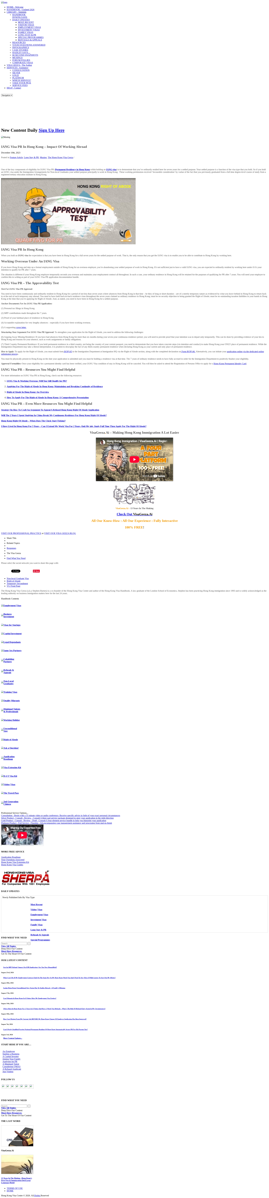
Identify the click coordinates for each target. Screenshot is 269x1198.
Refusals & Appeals (9, 671)
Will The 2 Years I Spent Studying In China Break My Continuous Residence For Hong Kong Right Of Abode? (54, 415)
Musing (43, 157)
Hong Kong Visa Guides (12, 865)
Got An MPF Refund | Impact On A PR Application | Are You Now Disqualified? (30, 967)
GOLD (15, 75)
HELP (14, 88)
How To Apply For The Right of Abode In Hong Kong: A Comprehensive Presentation (48, 397)
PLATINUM (18, 78)
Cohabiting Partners (9, 660)
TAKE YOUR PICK (21, 83)
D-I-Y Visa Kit (10, 776)
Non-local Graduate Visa (18, 578)
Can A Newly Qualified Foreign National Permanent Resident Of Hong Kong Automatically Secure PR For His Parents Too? (45, 1029)
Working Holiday (12, 720)
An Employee (9, 1051)
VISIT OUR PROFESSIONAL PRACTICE (21, 533)
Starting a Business (11, 1054)
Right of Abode (13, 581)
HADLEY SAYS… (21, 52)
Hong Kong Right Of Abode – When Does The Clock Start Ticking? (33, 421)
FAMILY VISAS (25, 32)
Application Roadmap (9, 757)
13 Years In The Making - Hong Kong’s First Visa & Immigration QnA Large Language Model (16, 1180)
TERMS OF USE (15, 1188)
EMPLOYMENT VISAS (29, 27)
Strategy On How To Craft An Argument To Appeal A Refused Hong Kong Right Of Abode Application (50, 410)
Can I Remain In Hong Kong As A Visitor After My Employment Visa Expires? (29, 998)
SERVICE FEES (20, 85)
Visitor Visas (9, 784)
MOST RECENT (26, 22)
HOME (15, 7)
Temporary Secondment (17, 583)
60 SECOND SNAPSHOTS (25, 55)
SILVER (16, 73)
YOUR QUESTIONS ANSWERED (28, 45)
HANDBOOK (20, 9)
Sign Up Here (51, 130)
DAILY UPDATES (21, 20)
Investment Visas (39, 919)
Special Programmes (40, 940)
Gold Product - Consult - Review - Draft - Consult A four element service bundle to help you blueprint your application (53, 820)
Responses (11, 548)
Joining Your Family (11, 1059)
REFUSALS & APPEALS (30, 40)
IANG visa (111, 169)
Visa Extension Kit (12, 767)
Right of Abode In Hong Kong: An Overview (28, 392)
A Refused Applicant (12, 1069)
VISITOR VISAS (26, 25)
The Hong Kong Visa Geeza (60, 157)
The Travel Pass (11, 793)
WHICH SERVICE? (21, 80)
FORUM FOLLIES (21, 60)
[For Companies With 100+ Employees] (25, 885)
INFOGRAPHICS (20, 47)
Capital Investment (13, 633)
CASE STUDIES (20, 50)
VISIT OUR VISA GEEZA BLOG (60, 533)
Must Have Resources (11, 951)
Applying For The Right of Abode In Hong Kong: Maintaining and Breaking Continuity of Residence (55, 386)
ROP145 (68, 351)
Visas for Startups (12, 625)
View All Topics (8, 946)
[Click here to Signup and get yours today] (134, 1135)
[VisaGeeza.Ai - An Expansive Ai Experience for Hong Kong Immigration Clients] (134, 1164)
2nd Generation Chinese (11, 802)
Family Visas (37, 925)
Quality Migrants (12, 700)
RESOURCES (19, 42)
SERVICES (17, 67)
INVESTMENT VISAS (29, 30)
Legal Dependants (12, 642)
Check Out (134, 514)
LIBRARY (16, 12)
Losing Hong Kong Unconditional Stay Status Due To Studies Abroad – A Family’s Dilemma (34, 988)
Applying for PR (10, 1061)
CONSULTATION (21, 70)
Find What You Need (16, 558)
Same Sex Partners (12, 650)
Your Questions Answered (12, 859)
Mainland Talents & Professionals (12, 710)
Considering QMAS (11, 1066)
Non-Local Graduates (9, 682)
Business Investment (9, 615)
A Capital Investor (11, 1056)
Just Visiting (8, 1071)
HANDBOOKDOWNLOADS (19, 15)
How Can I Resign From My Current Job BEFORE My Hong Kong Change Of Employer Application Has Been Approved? (45, 1019)
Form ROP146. (188, 351)
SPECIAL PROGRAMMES (31, 37)
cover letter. (21, 327)
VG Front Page (13, 586)
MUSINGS (17, 57)
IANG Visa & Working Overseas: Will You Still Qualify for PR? (37, 381)
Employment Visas (12, 605)
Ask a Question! (11, 748)
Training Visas (10, 692)
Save (37, 571)
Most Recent (36, 904)
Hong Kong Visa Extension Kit (15, 862)
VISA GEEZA (19, 65)
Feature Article (16, 157)
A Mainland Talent (11, 1064)
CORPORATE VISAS (22, 62)
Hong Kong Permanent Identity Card (230, 363)
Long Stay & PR (31, 157)
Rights (37, 1195)
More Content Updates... (12, 1038)
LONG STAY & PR (27, 35)
